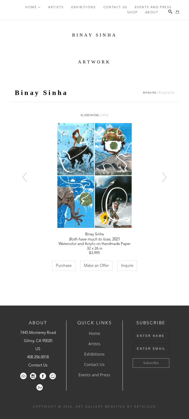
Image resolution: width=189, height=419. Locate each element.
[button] (33, 7)
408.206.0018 (38, 357)
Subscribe (151, 363)
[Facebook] (43, 376)
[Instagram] (33, 376)
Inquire (127, 266)
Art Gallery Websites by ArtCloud (116, 406)
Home (94, 333)
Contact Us (37, 365)
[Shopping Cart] (177, 12)
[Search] (170, 12)
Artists (94, 343)
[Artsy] (52, 376)
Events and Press (94, 375)
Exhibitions (94, 354)
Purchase (64, 266)
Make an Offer (96, 266)
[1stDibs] (39, 387)
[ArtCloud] (23, 376)
